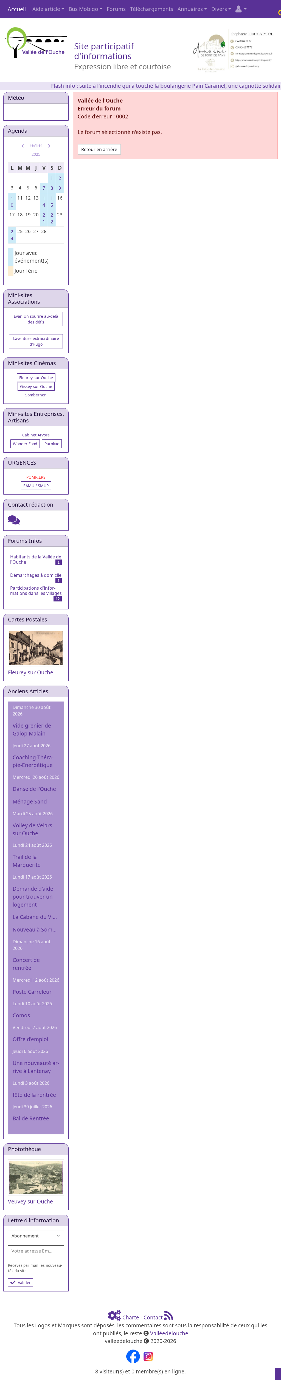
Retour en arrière (99, 149)
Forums (116, 9)
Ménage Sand (30, 801)
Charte (130, 1317)
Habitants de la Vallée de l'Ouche (35, 559)
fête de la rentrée (34, 1094)
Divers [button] (219, 9)
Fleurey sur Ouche (36, 377)
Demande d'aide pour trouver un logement (33, 896)
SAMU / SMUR (36, 485)
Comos (21, 1015)
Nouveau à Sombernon (36, 929)
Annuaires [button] (190, 9)
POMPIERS (36, 477)
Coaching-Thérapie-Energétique (33, 761)
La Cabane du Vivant (36, 917)
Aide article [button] (46, 9)
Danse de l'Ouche (34, 789)
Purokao (51, 443)
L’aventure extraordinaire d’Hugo (36, 341)
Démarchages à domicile (35, 575)
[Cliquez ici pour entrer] (14, 522)
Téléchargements (151, 9)
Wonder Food (25, 443)
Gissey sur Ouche (36, 386)
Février (36, 145)
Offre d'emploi (30, 1039)
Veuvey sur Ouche (30, 1201)
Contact (153, 1317)
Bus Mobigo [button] (83, 9)
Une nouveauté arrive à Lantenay (36, 1067)
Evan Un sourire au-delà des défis (36, 319)
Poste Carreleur (32, 991)
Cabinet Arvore (36, 435)
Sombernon (36, 394)
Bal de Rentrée (31, 1118)
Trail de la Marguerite (27, 860)
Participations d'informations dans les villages (36, 590)
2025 (36, 154)
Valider (24, 1282)
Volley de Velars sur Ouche (32, 829)
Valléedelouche (169, 1333)
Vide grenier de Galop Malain (32, 729)
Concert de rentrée (26, 964)
